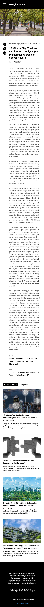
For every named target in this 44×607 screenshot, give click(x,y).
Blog (17, 43)
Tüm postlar (24, 385)
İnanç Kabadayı (15, 62)
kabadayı (17, 4)
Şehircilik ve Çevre (25, 43)
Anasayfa (12, 43)
